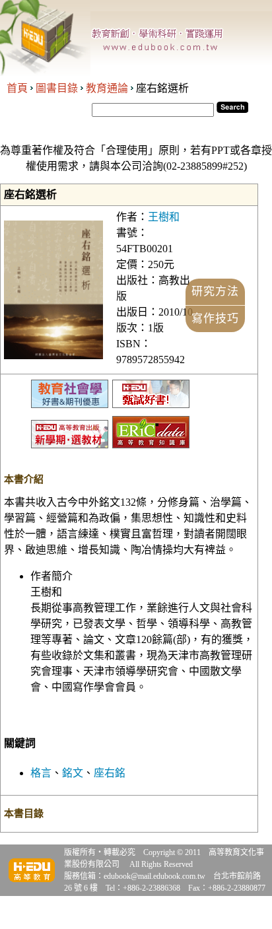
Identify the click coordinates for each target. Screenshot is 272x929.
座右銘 (109, 772)
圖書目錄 (57, 88)
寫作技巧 (215, 318)
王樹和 (164, 217)
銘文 (72, 772)
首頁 (17, 88)
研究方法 (215, 291)
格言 (40, 772)
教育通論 (107, 88)
